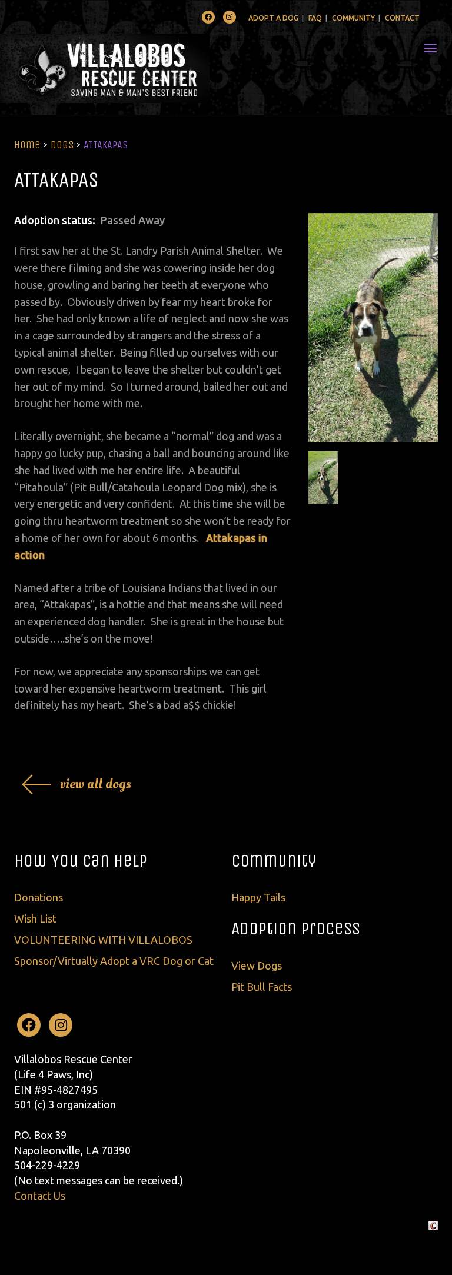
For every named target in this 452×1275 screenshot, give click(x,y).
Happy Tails (258, 897)
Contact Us (39, 1195)
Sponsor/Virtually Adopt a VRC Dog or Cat (114, 961)
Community (353, 18)
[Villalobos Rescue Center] (140, 68)
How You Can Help (80, 860)
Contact (402, 18)
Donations (38, 897)
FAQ (315, 18)
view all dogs (95, 784)
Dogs (62, 144)
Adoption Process (295, 928)
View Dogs (256, 965)
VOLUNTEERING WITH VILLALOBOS (103, 940)
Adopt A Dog (273, 18)
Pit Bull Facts (261, 987)
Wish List (35, 918)
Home (27, 144)
